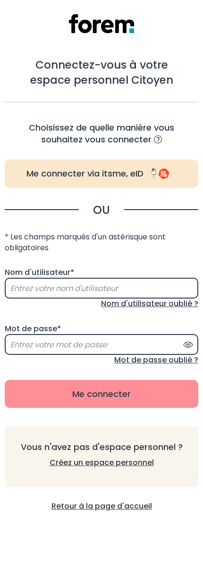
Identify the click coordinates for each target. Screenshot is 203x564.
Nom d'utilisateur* (39, 272)
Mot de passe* (33, 329)
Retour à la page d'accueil (101, 506)
